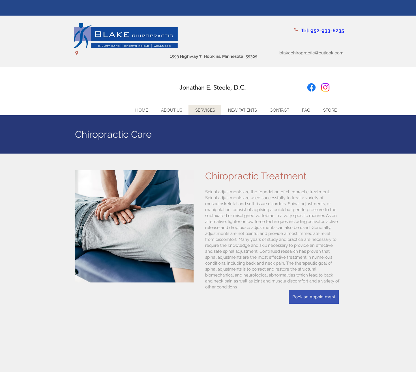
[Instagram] (325, 87)
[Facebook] (311, 87)
